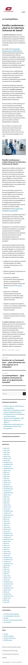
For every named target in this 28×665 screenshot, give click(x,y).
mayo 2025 (7, 476)
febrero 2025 (7, 482)
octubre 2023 (7, 513)
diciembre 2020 (8, 582)
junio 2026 (7, 450)
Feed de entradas (8, 636)
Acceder (6, 634)
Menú (23, 12)
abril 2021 (6, 573)
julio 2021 (6, 567)
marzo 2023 (7, 527)
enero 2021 (7, 580)
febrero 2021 (7, 578)
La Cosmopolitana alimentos (12, 616)
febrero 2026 (7, 458)
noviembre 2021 (8, 559)
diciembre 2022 (8, 533)
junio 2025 (7, 474)
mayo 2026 (7, 452)
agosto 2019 (7, 598)
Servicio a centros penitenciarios (13, 620)
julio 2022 (6, 543)
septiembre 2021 (8, 563)
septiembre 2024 (8, 492)
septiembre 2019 (8, 596)
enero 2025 (7, 484)
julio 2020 (6, 592)
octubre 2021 (7, 561)
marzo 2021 (7, 575)
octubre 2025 (7, 466)
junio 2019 (7, 602)
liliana (5, 350)
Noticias (17, 350)
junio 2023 (7, 521)
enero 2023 (7, 531)
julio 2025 (6, 472)
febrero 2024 (7, 507)
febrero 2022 (7, 553)
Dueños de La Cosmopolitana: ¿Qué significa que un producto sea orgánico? (14, 420)
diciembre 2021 (8, 557)
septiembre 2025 (8, 468)
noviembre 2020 (8, 584)
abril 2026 (6, 454)
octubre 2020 (7, 586)
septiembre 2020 (8, 588)
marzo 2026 (7, 456)
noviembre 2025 (8, 464)
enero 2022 (7, 555)
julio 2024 (6, 497)
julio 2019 (6, 600)
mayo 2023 (7, 523)
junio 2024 (7, 499)
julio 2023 (6, 519)
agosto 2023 (7, 517)
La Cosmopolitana (10, 19)
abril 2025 (6, 478)
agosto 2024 (7, 495)
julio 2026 (6, 448)
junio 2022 (7, 545)
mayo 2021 (7, 571)
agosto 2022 (7, 541)
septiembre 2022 (8, 539)
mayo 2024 (7, 501)
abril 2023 (6, 525)
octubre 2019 (7, 594)
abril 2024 (6, 503)
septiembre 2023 (8, 515)
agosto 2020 (7, 590)
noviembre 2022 (8, 535)
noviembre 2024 (8, 488)
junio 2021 (6, 569)
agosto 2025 (7, 470)
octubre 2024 (7, 490)
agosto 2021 (7, 565)
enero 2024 (7, 509)
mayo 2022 (7, 547)
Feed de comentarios (9, 638)
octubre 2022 (7, 537)
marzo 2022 (7, 551)
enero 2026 (7, 460)
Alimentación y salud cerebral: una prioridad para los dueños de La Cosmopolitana (13, 426)
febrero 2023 (7, 529)
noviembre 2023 (8, 511)
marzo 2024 (7, 505)
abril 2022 (6, 549)
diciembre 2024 (8, 486)
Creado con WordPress (17, 662)
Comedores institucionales (11, 614)
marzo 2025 (7, 480)
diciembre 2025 (8, 462)
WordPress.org (8, 640)
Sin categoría (7, 622)
